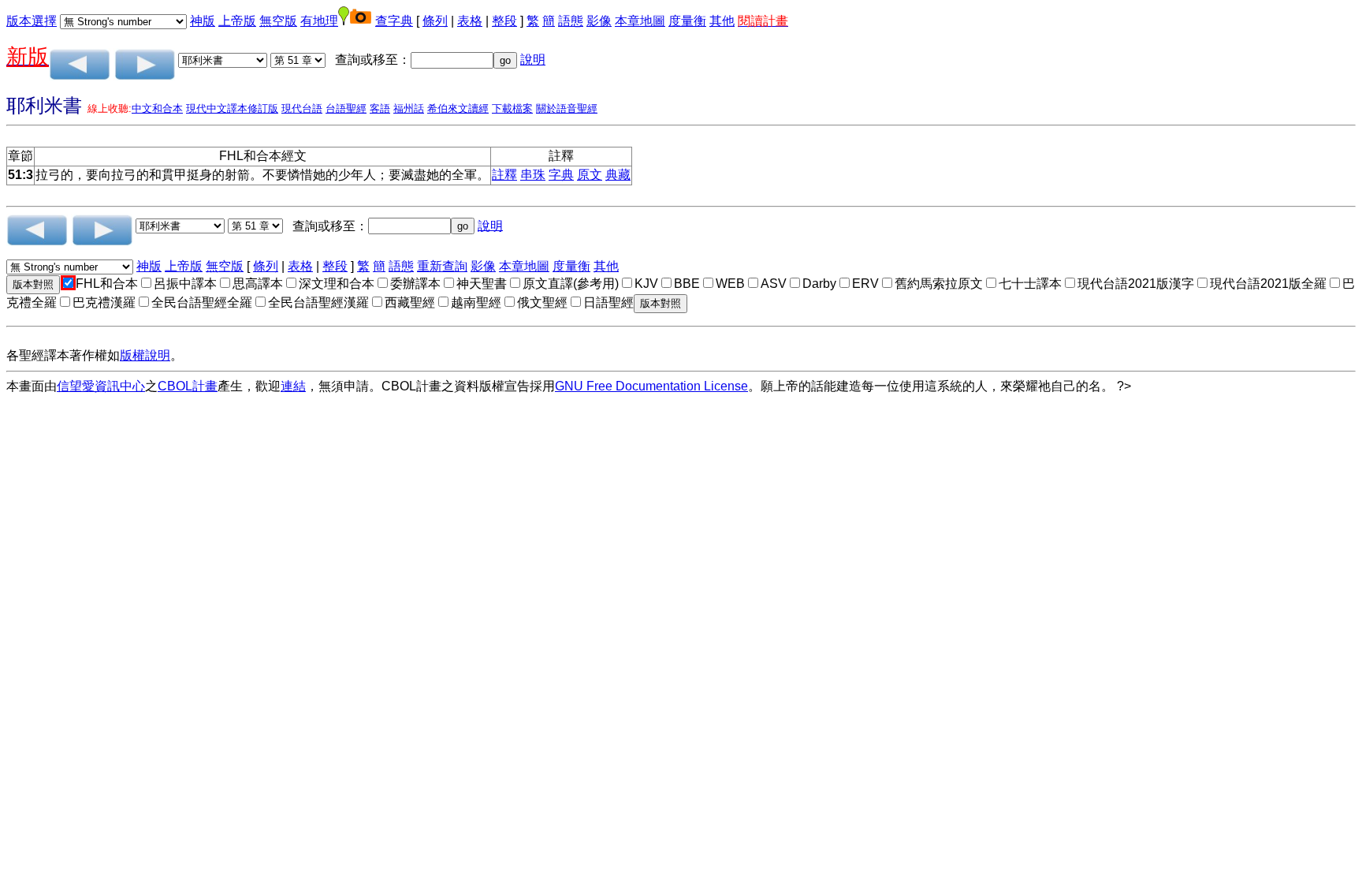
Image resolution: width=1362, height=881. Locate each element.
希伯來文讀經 (458, 108)
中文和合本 (157, 108)
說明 (532, 59)
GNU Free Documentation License (651, 386)
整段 (504, 21)
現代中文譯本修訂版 (232, 108)
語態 (570, 21)
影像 (599, 21)
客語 (380, 108)
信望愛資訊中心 (101, 386)
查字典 (394, 21)
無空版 (278, 21)
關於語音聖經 (566, 108)
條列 (435, 21)
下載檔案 (512, 108)
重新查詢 (442, 266)
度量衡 (687, 21)
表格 (469, 21)
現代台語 (301, 108)
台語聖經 (346, 108)
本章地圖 (640, 21)
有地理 (319, 21)
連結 (293, 386)
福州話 (408, 108)
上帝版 (237, 21)
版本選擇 (31, 21)
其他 (722, 21)
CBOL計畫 (188, 386)
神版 (202, 21)
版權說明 (145, 355)
